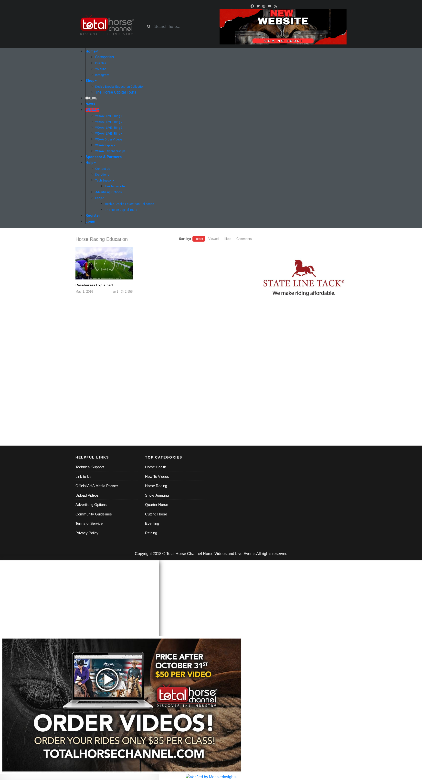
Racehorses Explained (94, 285)
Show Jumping (157, 495)
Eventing (152, 523)
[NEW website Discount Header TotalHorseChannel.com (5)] (283, 26)
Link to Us (83, 476)
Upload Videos (87, 495)
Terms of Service (89, 523)
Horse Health (155, 467)
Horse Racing (156, 486)
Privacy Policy (86, 533)
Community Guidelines (93, 514)
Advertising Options (91, 504)
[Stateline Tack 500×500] (304, 278)
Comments (244, 239)
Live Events (245, 554)
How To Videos (157, 476)
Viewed (213, 239)
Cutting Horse (156, 514)
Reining (151, 533)
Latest (198, 239)
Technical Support (89, 467)
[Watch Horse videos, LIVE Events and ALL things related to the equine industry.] (106, 27)
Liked (227, 239)
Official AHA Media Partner (96, 486)
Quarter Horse (156, 504)
